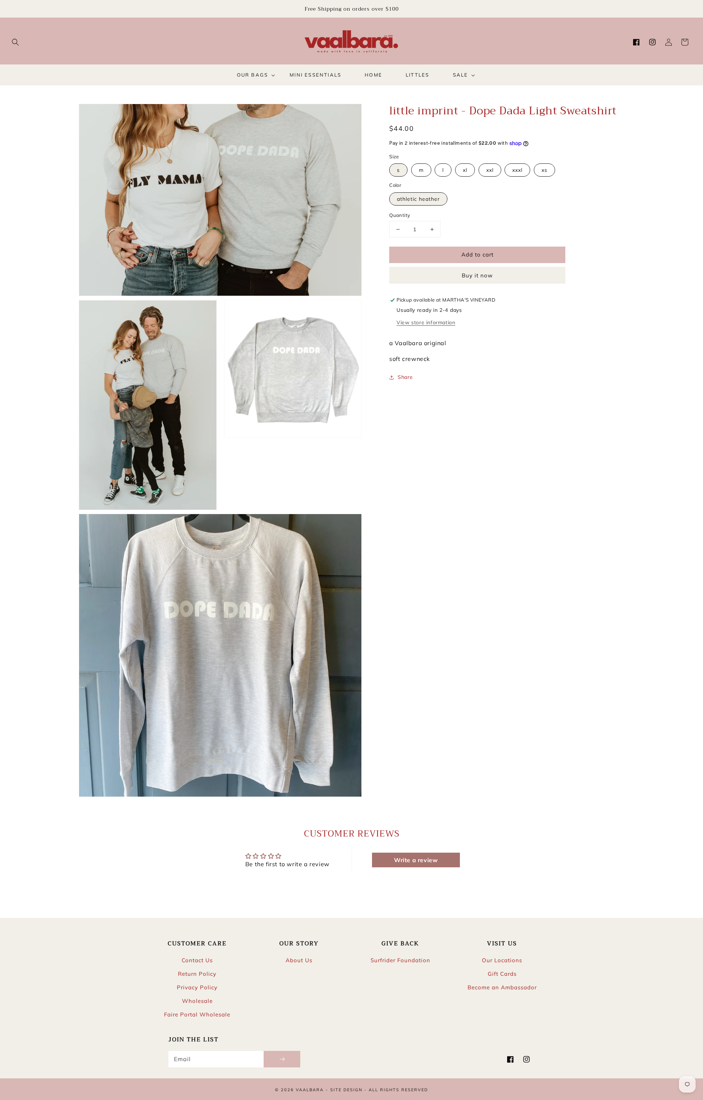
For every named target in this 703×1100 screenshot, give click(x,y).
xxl (490, 170)
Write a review (416, 860)
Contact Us (197, 960)
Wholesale (197, 1000)
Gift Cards (502, 973)
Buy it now (477, 275)
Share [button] (405, 377)
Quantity (399, 215)
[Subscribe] (282, 1059)
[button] (15, 42)
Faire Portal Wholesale (197, 1014)
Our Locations (502, 960)
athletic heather (418, 199)
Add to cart (477, 254)
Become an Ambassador (502, 987)
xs (544, 170)
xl (465, 170)
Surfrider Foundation (400, 960)
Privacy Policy (197, 987)
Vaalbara (310, 1089)
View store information (426, 322)
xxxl (517, 170)
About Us (299, 960)
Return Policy (197, 973)
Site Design (346, 1089)
